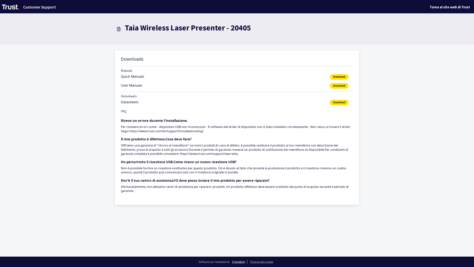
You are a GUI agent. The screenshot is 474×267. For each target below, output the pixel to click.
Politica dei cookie (261, 262)
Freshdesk (238, 262)
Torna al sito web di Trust (450, 7)
